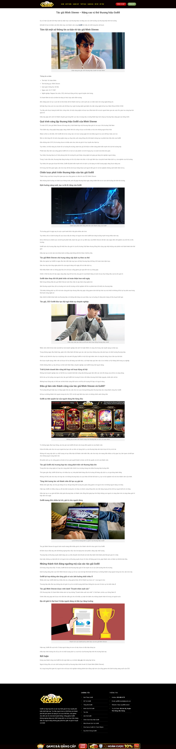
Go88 (62, 4)
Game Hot (76, 4)
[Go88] (49, 4)
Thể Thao (83, 4)
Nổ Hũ (96, 4)
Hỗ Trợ (102, 4)
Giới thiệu (68, 4)
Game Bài (90, 4)
